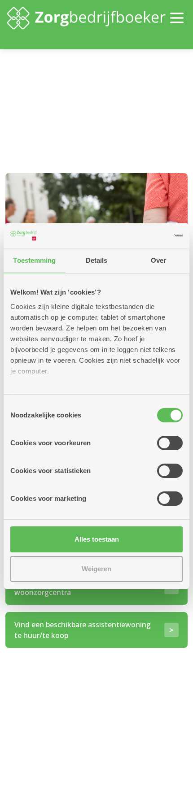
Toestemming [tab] (34, 260)
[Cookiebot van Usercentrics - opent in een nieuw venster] (143, 236)
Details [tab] (97, 260)
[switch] (170, 443)
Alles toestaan (97, 539)
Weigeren (96, 569)
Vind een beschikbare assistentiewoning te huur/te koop (82, 630)
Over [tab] (158, 260)
